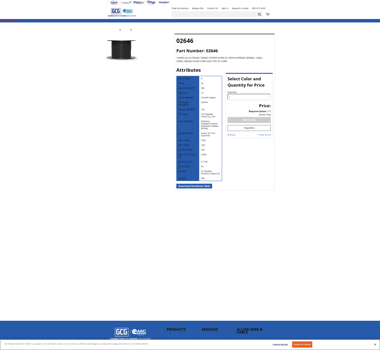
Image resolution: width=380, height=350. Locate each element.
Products (176, 329)
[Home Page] (125, 12)
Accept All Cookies (302, 344)
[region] (190, 344)
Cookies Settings (280, 344)
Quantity (232, 92)
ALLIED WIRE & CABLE (250, 331)
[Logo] (130, 334)
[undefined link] (114, 2)
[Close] (375, 344)
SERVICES (210, 329)
